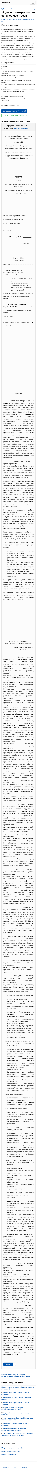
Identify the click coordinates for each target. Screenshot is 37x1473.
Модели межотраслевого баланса (14, 1448)
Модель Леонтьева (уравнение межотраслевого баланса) (13, 1429)
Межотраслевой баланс (10, 1451)
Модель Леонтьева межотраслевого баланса (16, 1414)
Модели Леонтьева (8, 1454)
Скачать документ (21, 128)
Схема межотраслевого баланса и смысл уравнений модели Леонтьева (17, 1434)
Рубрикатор (5, 9)
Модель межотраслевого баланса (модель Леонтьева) (17, 1388)
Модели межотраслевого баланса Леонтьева (15, 1424)
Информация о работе (15, 1375)
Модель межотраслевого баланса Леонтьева (15, 1393)
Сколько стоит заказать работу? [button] (15, 115)
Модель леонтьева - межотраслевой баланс (16, 1398)
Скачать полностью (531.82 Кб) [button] (14, 111)
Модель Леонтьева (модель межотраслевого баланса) (12, 1408)
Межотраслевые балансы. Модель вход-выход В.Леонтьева (17, 1419)
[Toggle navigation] (32, 3)
